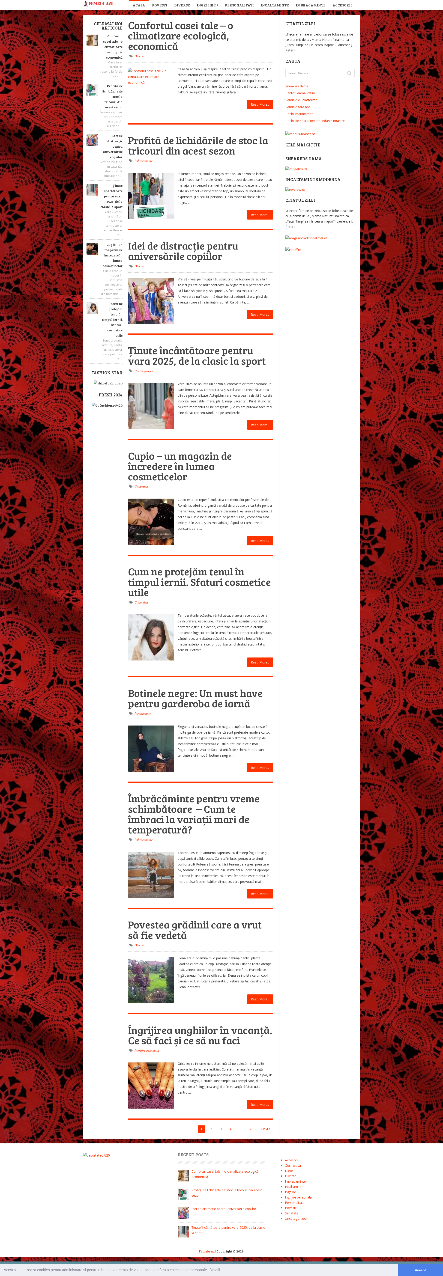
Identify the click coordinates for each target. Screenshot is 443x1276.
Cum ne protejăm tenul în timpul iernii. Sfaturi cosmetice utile (112, 319)
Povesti (159, 5)
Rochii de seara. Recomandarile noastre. (315, 121)
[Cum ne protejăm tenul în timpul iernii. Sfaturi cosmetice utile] (151, 637)
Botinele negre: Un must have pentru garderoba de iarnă (195, 698)
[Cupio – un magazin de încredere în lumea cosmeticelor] (151, 522)
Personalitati (239, 5)
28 (251, 1129)
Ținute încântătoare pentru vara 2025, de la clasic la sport (111, 196)
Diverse (182, 5)
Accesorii (342, 5)
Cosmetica (141, 486)
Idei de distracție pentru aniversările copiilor (113, 146)
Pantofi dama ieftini (300, 93)
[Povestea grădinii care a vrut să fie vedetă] (151, 980)
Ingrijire (206, 5)
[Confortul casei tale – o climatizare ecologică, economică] (151, 91)
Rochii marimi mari (299, 114)
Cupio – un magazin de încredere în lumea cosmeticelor (113, 255)
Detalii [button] (215, 1270)
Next (265, 1129)
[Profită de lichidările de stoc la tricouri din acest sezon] (151, 196)
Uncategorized (144, 371)
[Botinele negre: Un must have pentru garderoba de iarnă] (151, 749)
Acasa (139, 5)
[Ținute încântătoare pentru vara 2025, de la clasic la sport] (151, 406)
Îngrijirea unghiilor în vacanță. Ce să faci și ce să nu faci (200, 1035)
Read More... (260, 104)
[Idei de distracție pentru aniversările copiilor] (151, 301)
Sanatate (291, 1213)
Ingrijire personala (147, 1050)
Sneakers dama (296, 86)
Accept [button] (420, 1270)
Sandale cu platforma (301, 100)
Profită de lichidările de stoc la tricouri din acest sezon (112, 96)
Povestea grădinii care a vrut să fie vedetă (195, 929)
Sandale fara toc (297, 107)
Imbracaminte (311, 5)
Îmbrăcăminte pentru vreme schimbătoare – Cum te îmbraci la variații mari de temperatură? (194, 813)
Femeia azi (207, 1251)
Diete (289, 1171)
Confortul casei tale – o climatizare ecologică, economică (113, 46)
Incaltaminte (275, 5)
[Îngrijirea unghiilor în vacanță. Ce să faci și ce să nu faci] (151, 1085)
